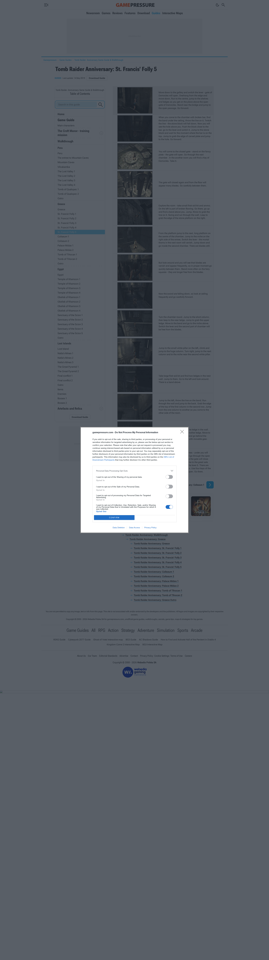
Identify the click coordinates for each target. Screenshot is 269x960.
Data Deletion (119, 527)
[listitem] (134, 470)
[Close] (183, 432)
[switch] (169, 477)
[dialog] (134, 480)
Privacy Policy (150, 527)
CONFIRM (114, 518)
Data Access (134, 527)
